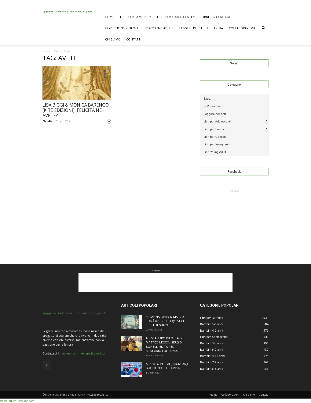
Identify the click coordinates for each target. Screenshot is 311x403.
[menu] (234, 125)
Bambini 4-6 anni (211, 330)
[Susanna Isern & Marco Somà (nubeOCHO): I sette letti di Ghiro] (131, 322)
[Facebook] (47, 365)
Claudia (47, 121)
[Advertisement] (234, 219)
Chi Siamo (112, 39)
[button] (263, 28)
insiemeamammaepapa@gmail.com (82, 353)
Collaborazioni (242, 28)
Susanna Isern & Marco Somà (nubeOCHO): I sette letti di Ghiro (166, 321)
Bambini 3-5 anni (211, 343)
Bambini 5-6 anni (211, 324)
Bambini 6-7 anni (211, 349)
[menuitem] (234, 98)
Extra (218, 28)
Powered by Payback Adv (17, 400)
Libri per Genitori (215, 17)
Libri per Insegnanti (121, 28)
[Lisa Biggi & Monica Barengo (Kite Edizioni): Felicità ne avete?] (77, 83)
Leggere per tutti (193, 28)
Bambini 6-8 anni (211, 369)
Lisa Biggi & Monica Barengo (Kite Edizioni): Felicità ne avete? (76, 110)
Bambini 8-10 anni (212, 356)
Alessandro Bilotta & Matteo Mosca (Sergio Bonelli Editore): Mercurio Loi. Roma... (164, 344)
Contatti (133, 39)
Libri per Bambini (133, 17)
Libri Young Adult (158, 28)
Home (109, 17)
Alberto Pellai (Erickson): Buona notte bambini (167, 366)
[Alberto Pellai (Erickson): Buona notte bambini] (131, 369)
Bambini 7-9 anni (211, 362)
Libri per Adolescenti (174, 17)
